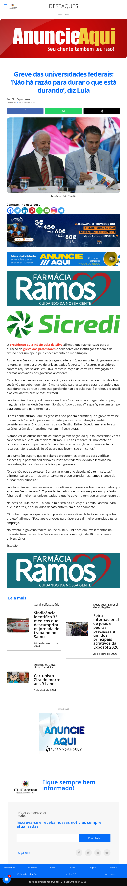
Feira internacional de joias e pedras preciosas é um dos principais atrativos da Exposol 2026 (106, 631)
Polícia (72, 867)
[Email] (46, 210)
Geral (52, 867)
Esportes (32, 867)
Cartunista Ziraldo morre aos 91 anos (47, 679)
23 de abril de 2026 (105, 654)
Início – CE (70, 874)
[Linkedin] (24, 210)
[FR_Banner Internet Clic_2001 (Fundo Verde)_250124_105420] (63, 288)
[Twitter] (17, 210)
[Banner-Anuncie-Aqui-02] (63, 259)
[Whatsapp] (39, 210)
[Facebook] (10, 210)
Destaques (63, 6)
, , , (106, 606)
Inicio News (109, 874)
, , (46, 604)
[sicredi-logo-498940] (63, 324)
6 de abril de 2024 (45, 690)
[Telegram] (61, 210)
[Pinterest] (32, 210)
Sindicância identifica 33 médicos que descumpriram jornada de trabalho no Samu (46, 624)
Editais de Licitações (27, 874)
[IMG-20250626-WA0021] (63, 230)
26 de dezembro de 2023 (46, 644)
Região (92, 867)
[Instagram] (54, 210)
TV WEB (113, 867)
